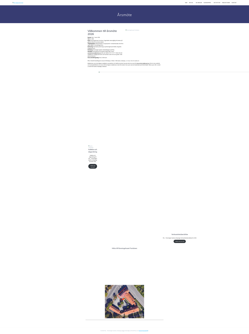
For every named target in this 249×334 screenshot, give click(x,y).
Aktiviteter (217, 2)
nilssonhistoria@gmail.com (143, 63)
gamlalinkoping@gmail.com (94, 53)
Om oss (191, 2)
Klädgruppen (207, 2)
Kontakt (234, 2)
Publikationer (226, 2)
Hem (186, 2)
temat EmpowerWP (143, 330)
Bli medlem (199, 2)
